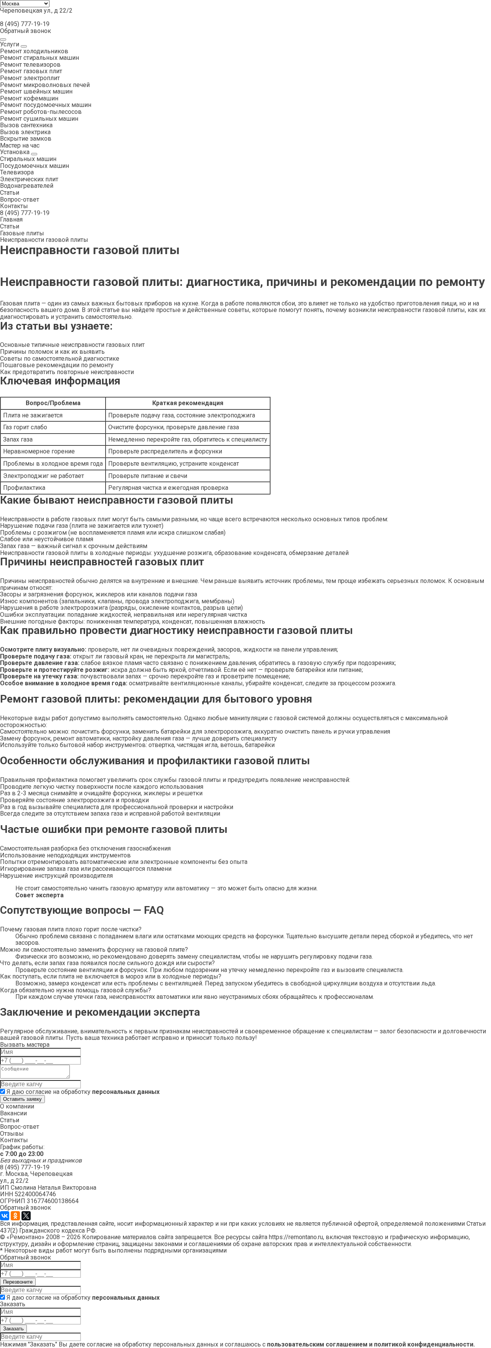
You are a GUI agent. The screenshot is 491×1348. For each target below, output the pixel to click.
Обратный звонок (25, 30)
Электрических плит (29, 179)
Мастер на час (20, 145)
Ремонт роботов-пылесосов (41, 111)
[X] (26, 1215)
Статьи (9, 192)
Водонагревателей (26, 185)
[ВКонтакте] (4, 1215)
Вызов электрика (25, 132)
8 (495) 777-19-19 (24, 24)
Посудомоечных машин (34, 165)
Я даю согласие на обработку (82, 1091)
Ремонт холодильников (34, 51)
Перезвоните (18, 1282)
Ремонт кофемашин (29, 98)
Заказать (13, 1329)
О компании (17, 1106)
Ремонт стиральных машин (39, 57)
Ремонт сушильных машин (39, 118)
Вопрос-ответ (19, 199)
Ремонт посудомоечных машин (45, 104)
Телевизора (17, 172)
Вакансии (13, 1113)
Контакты (14, 206)
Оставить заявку (22, 1099)
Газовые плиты (22, 233)
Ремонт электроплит (30, 78)
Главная (11, 219)
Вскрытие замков (25, 138)
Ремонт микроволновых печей (45, 85)
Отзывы (12, 1133)
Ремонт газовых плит (31, 71)
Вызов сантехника (26, 125)
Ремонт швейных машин (36, 91)
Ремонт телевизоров (30, 64)
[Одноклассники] (15, 1215)
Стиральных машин (28, 159)
